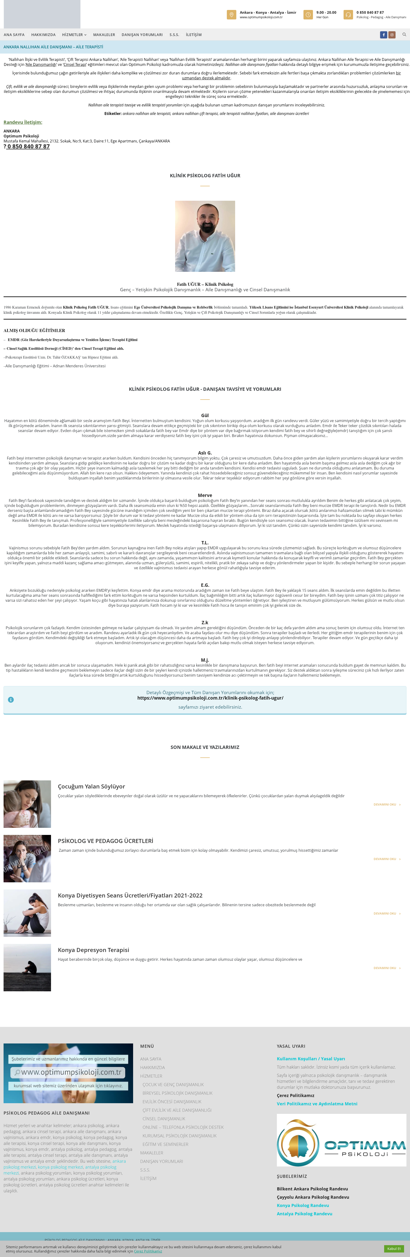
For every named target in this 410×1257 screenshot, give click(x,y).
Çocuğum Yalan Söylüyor (91, 786)
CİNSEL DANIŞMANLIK (164, 1118)
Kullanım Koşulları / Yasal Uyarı (311, 1058)
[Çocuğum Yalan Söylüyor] (27, 804)
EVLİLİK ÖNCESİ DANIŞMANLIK (172, 1101)
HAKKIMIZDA (43, 34)
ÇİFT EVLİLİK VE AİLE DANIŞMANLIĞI (177, 1110)
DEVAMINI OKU (385, 804)
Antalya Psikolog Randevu (304, 1213)
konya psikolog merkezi (60, 1167)
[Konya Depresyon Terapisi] (27, 967)
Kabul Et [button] (394, 1248)
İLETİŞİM (194, 34)
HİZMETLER (73, 34)
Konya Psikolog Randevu (303, 1205)
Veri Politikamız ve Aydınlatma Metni (317, 1104)
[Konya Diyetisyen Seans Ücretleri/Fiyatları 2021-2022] (27, 913)
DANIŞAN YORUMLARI (142, 34)
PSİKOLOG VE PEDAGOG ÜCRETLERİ (105, 841)
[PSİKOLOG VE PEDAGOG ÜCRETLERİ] (27, 858)
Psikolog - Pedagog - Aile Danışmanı (381, 17)
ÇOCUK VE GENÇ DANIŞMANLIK (173, 1084)
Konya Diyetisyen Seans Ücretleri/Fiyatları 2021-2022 (130, 895)
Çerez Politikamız (148, 1251)
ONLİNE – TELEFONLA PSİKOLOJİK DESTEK (183, 1127)
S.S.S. (174, 34)
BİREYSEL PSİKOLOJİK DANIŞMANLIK (177, 1093)
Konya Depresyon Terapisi (93, 950)
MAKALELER (104, 34)
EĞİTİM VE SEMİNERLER (165, 1144)
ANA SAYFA (14, 34)
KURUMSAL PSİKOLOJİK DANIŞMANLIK (179, 1136)
